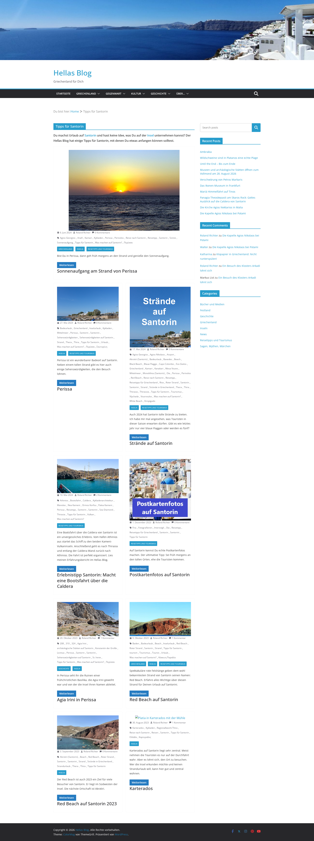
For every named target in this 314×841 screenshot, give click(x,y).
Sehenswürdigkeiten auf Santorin (96, 337)
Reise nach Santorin (136, 237)
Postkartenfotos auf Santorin (160, 574)
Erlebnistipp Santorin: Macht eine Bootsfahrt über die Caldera (86, 580)
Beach (177, 359)
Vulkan (90, 514)
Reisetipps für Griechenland (144, 382)
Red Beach (136, 377)
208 (62, 643)
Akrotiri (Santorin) (139, 359)
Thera (69, 342)
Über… (180, 93)
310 (68, 643)
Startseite (63, 93)
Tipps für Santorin (84, 242)
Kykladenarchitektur (103, 500)
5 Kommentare (176, 349)
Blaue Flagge (150, 364)
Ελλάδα (133, 737)
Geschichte (158, 93)
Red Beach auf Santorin (154, 699)
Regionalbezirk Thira (167, 727)
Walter (204, 247)
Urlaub (104, 342)
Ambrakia (206, 152)
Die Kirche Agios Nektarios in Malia (221, 207)
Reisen (155, 732)
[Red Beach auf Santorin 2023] (88, 732)
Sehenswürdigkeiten (67, 337)
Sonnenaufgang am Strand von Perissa (97, 271)
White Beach (136, 401)
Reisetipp (152, 237)
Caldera (87, 500)
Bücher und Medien (212, 304)
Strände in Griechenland (161, 387)
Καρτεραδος (145, 737)
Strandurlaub (63, 766)
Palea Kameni (105, 505)
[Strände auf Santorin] (160, 317)
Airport (170, 354)
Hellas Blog (72, 73)
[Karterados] (160, 718)
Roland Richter (83, 232)
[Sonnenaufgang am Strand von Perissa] (124, 190)
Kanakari (158, 368)
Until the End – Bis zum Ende (217, 164)
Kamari (88, 237)
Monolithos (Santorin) (154, 373)
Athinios (64, 500)
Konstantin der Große (106, 648)
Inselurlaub (95, 328)
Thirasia (134, 391)
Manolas (61, 505)
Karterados (138, 727)
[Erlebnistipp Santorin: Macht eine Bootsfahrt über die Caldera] (88, 476)
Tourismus (176, 391)
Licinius (61, 652)
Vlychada (134, 396)
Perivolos (119, 237)
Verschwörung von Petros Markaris (221, 179)
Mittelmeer (62, 332)
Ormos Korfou (89, 505)
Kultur (136, 93)
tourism (133, 652)
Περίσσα (128, 242)
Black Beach (136, 364)
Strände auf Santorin (151, 443)
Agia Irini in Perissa (76, 700)
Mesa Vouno (171, 368)
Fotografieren (145, 527)
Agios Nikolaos (157, 354)
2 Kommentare (103, 495)
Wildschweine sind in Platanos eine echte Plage (229, 158)
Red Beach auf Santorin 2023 (87, 804)
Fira (134, 527)
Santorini (94, 332)
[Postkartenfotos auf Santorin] (160, 489)
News (203, 334)
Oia (168, 373)
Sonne (173, 237)
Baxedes (167, 359)
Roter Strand (172, 382)
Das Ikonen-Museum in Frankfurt (220, 185)
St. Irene (96, 657)
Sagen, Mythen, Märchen (215, 346)
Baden (135, 643)
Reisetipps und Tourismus (100, 249)
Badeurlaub (66, 328)
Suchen (256, 127)
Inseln (80, 249)
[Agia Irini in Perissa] (88, 619)
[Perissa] (88, 304)
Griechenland (86, 93)
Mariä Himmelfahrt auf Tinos (217, 191)
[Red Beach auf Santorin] (160, 619)
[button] (98, 93)
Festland (205, 310)
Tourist (155, 652)
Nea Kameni (74, 505)
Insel (150, 135)
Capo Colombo (166, 364)
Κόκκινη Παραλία (167, 657)
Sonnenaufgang (65, 242)
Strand (60, 342)
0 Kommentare (102, 232)
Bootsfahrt (75, 500)
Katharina (206, 254)
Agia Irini (81, 643)
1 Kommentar (107, 638)
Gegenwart (113, 93)
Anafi (80, 237)
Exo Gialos (181, 364)
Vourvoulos (146, 396)
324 (73, 643)
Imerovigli (159, 527)
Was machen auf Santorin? (108, 242)
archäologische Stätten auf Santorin (75, 648)
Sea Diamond (106, 509)
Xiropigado (149, 401)
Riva (162, 382)
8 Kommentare (103, 322)
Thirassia (144, 391)
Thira (76, 342)
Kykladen (98, 237)
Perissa (108, 237)
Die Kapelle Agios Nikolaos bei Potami (223, 213)
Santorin (90, 135)
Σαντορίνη (101, 346)
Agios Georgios (67, 237)
